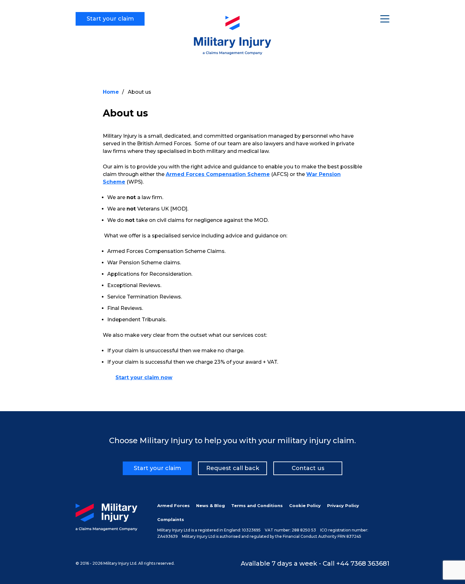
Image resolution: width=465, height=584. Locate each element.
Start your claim (110, 18)
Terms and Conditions (257, 505)
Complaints (170, 519)
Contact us (308, 468)
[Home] (232, 53)
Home (111, 92)
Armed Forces (173, 505)
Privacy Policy (343, 505)
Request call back (232, 468)
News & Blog (210, 505)
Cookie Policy (305, 505)
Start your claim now (143, 377)
